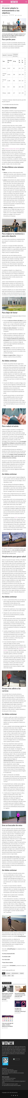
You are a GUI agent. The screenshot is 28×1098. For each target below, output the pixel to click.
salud (9, 975)
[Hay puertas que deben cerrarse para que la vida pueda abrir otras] (20, 988)
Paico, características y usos (8, 1079)
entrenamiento (15, 973)
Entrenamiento (6, 6)
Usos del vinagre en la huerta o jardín (10, 1084)
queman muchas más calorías (12, 148)
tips (12, 975)
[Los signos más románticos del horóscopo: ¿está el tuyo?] (20, 1003)
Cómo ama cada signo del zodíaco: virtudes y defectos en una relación (7, 1025)
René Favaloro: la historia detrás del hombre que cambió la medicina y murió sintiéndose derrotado (7, 996)
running (4, 975)
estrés (16, 517)
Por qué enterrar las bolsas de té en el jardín (11, 1085)
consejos (8, 973)
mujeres (21, 973)
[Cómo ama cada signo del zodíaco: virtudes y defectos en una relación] (7, 1018)
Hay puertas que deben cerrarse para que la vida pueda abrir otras (20, 995)
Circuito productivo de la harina (8, 1078)
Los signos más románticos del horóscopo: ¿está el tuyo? (20, 1010)
